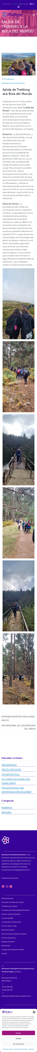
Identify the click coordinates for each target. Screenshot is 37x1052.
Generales (6, 812)
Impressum (31, 1049)
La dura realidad (7, 918)
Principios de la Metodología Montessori (16, 910)
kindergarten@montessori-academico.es (16, 996)
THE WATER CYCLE (11, 774)
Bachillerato (6, 945)
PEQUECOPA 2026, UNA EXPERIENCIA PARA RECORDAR (16, 789)
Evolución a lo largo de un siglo (12, 902)
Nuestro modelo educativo (11, 914)
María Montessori (8, 898)
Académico (7, 807)
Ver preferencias (18, 1044)
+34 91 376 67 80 (7, 987)
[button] (34, 1012)
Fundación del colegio (9, 906)
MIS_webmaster (9, 79)
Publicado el (13, 83)
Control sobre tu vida (9, 926)
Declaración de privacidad (20, 1049)
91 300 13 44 (6, 4)
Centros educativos (9, 938)
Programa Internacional (10, 878)
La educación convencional (11, 922)
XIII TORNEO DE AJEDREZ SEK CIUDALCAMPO (16, 781)
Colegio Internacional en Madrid (13, 949)
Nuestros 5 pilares (8, 930)
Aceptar (18, 1033)
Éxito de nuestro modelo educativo (14, 934)
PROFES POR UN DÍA (11, 769)
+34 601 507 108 (7, 990)
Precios (4, 953)
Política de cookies (8, 1049)
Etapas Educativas (8, 941)
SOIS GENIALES (9, 764)
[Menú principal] (33, 15)
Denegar (18, 1038)
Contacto (26, 4)
